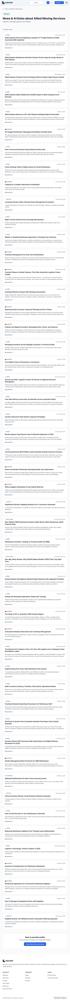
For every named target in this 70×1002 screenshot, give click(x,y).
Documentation (7, 989)
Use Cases (6, 983)
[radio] (48, 2)
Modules (5, 975)
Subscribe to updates (60, 998)
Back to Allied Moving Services (14, 9)
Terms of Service (53, 978)
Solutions (6, 978)
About (27, 975)
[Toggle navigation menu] (66, 2)
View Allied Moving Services (35, 944)
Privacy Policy (52, 975)
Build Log (5, 986)
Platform (27, 978)
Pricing (5, 980)
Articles (27, 980)
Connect (58, 2)
